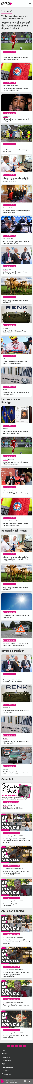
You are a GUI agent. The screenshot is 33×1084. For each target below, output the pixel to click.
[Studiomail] (20, 1046)
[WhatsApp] (8, 1046)
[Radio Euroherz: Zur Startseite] (14, 3)
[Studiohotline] (24, 1046)
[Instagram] (16, 1046)
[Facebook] (12, 1046)
